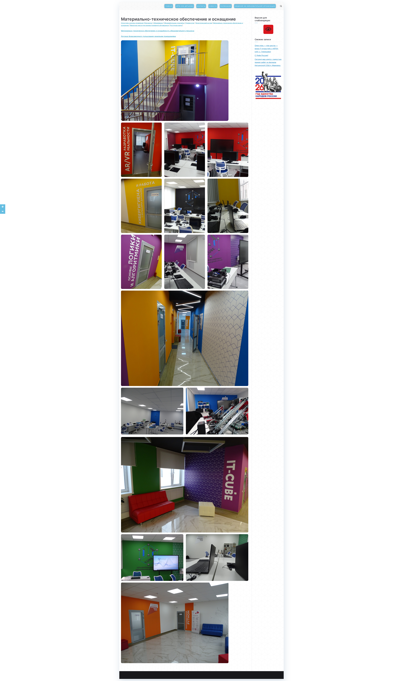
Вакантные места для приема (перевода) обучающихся (149, 25)
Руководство (190, 23)
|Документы (148, 23)
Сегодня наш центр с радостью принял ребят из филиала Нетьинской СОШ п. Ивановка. (268, 62)
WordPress (175, 675)
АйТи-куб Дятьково (184, 6)
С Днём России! (261, 55)
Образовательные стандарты (174, 23)
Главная (168, 6)
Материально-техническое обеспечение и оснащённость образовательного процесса (157, 31)
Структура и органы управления (132, 23)
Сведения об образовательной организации (255, 6)
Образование (158, 23)
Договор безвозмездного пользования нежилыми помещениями (148, 36)
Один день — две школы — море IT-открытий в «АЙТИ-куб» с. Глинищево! (267, 48)
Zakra (167, 675)
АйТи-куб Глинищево (146, 675)
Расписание (225, 6)
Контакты (201, 6)
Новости (213, 6)
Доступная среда (176, 25)
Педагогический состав (204, 23)
